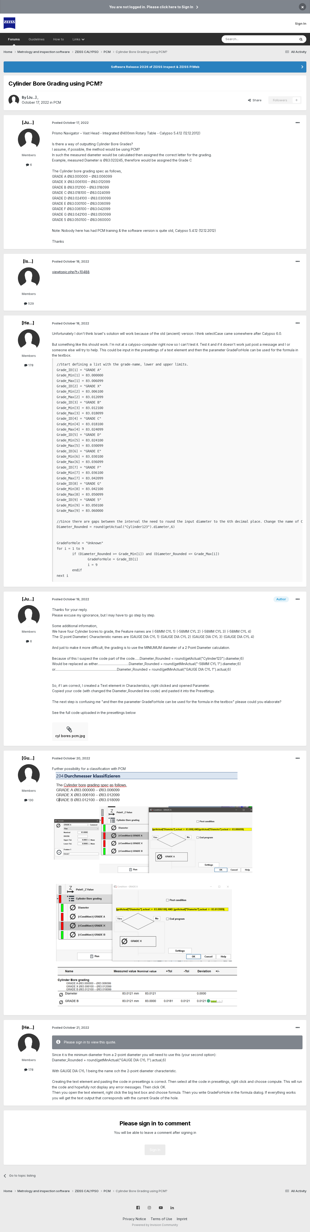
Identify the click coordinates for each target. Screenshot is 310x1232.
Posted (70, 123)
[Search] (301, 39)
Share (256, 100)
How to (58, 39)
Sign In (300, 23)
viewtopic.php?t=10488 (71, 272)
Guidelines (37, 39)
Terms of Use (161, 1219)
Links (77, 39)
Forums (14, 39)
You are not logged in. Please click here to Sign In (151, 7)
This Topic (281, 39)
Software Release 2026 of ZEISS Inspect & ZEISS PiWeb (155, 67)
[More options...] (297, 123)
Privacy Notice (134, 1219)
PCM (57, 102)
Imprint (182, 1219)
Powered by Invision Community (155, 1225)
